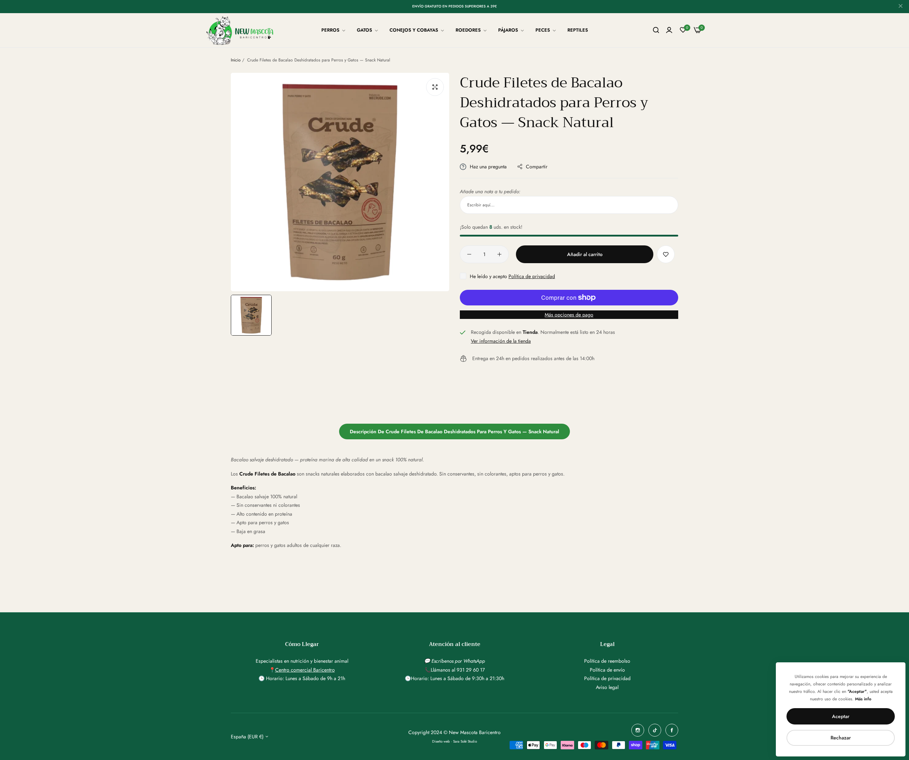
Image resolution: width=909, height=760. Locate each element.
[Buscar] (656, 30)
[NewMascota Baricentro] (241, 30)
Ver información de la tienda (501, 340)
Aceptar (840, 716)
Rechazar (841, 737)
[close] (900, 6)
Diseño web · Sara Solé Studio (454, 741)
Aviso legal (607, 687)
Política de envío (607, 669)
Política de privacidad (531, 276)
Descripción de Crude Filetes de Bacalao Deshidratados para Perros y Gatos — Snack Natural (454, 431)
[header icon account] (669, 30)
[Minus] (469, 254)
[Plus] (499, 254)
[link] (334, 30)
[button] (666, 254)
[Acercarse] (435, 87)
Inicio (236, 60)
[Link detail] (637, 730)
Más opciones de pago (569, 314)
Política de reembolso (607, 660)
